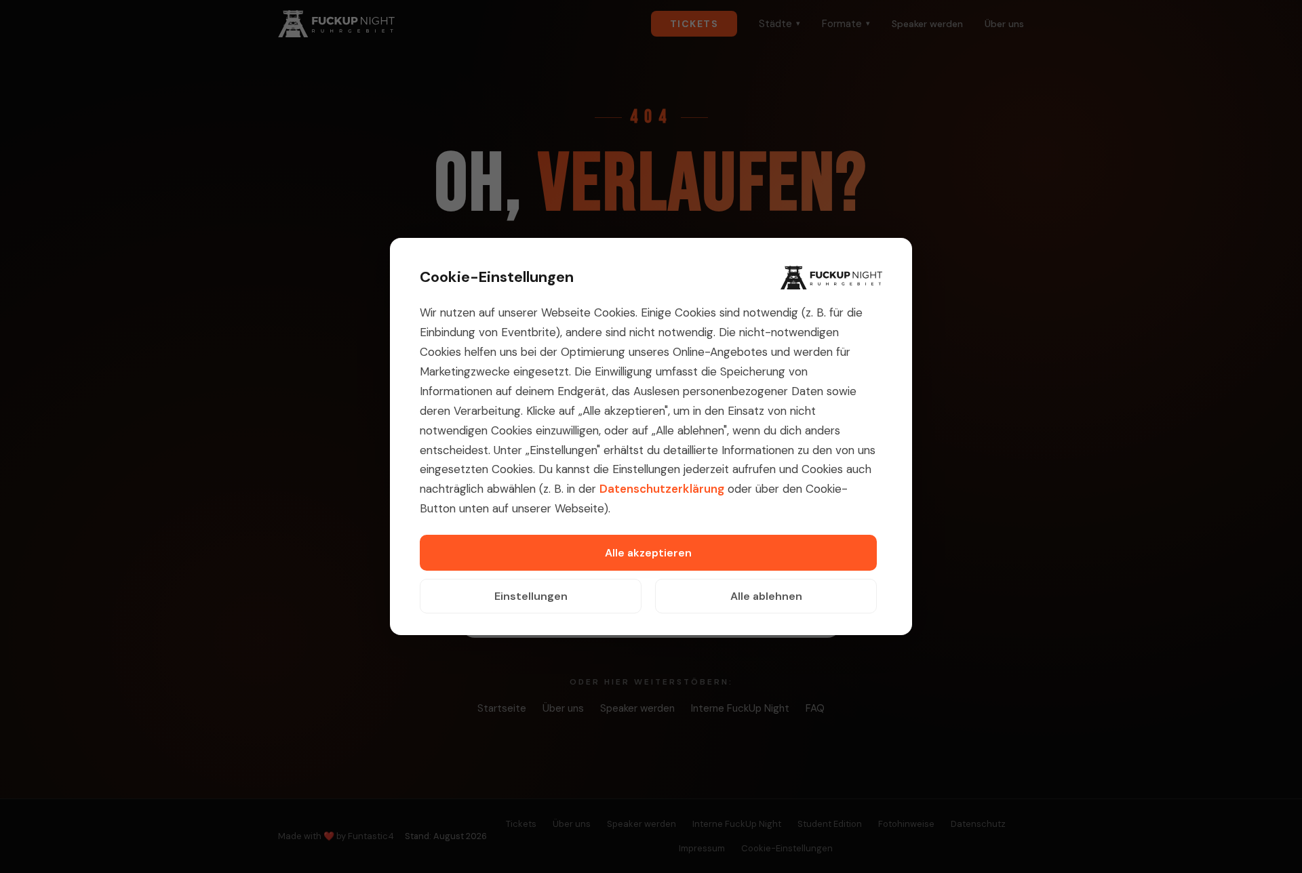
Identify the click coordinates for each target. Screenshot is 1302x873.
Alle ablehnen (766, 596)
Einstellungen (531, 596)
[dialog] (651, 436)
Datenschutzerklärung (661, 488)
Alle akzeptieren (648, 553)
